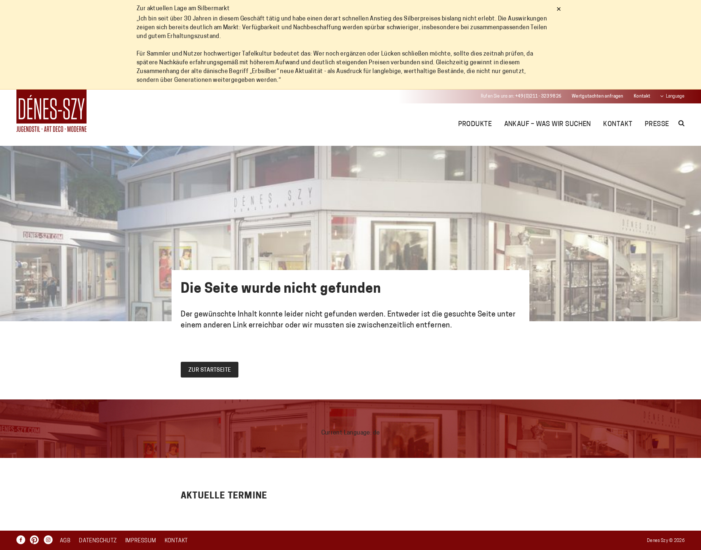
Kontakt (642, 96)
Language (675, 96)
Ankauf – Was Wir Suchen (547, 124)
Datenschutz (97, 541)
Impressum (140, 541)
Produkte (475, 124)
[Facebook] (22, 540)
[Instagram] (50, 540)
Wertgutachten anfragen (598, 96)
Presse (657, 124)
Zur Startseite (209, 370)
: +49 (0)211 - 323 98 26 (521, 96)
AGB (65, 541)
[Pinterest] (36, 540)
